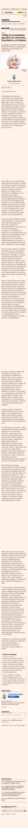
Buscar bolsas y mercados (9, 806)
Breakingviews (21, 23)
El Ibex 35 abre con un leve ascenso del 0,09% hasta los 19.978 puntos (18, 29)
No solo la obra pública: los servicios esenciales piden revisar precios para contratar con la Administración (13, 794)
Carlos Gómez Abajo (14, 81)
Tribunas (15, 23)
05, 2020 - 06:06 (14, 83)
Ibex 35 (3, 9)
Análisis (10, 23)
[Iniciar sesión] (25, 12)
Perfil (3, 32)
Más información (5, 721)
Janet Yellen (9, 715)
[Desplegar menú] (3, 12)
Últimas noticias (6, 778)
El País (24, 15)
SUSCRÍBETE (20, 12)
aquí (24, 725)
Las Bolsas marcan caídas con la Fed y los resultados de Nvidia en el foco (13, 782)
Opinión (5, 20)
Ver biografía (12, 696)
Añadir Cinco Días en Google (10, 91)
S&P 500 (14, 9)
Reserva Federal (17, 715)
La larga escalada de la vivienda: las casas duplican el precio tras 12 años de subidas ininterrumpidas (13, 788)
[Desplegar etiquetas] (25, 715)
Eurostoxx (8, 814)
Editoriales (4, 23)
